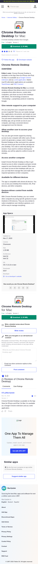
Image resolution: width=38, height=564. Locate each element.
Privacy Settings (7, 536)
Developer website (25, 60)
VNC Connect (18, 84)
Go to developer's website (14, 276)
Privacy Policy (6, 531)
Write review (19, 331)
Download (20, 46)
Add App (4, 512)
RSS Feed (5, 556)
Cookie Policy (6, 541)
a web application (20, 80)
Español (16, 502)
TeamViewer (6, 84)
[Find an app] (8, 6)
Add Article (5, 522)
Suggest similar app (19, 476)
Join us (31, 1)
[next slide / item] (33, 224)
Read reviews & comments (10, 55)
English (4, 502)
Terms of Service (7, 527)
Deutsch (10, 502)
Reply (10, 411)
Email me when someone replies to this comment (18, 364)
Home (3, 17)
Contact (4, 546)
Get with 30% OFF (19, 451)
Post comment (19, 370)
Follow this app (9, 60)
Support (4, 551)
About (4, 507)
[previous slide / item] (4, 224)
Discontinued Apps (8, 517)
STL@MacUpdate (8, 393)
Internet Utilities (12, 17)
